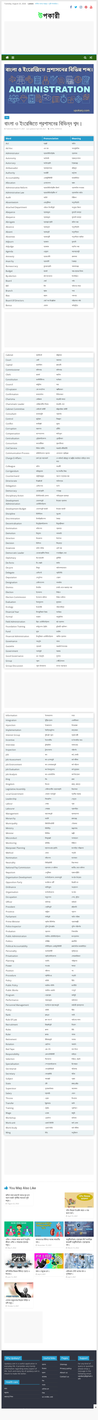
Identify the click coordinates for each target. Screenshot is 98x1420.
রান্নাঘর (44, 1376)
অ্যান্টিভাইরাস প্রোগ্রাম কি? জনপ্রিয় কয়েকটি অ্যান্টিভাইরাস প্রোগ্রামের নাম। (79, 1242)
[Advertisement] (49, 37)
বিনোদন (44, 1368)
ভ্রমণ (43, 1372)
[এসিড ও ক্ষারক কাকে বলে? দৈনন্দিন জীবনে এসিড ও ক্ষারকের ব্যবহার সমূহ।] (18, 1223)
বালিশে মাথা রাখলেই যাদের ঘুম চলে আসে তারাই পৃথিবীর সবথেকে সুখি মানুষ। (18, 1198)
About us (64, 1372)
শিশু (43, 1380)
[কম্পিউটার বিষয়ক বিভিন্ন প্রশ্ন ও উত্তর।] (18, 1254)
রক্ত (5, 1388)
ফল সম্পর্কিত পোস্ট (47, 1397)
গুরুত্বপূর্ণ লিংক (8, 1396)
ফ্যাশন (44, 1364)
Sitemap (63, 1364)
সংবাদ (43, 1384)
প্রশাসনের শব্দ (58, 129)
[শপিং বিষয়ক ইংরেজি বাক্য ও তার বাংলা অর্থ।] (79, 1194)
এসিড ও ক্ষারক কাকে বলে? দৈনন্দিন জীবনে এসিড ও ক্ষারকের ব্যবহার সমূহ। (18, 1242)
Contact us (64, 1376)
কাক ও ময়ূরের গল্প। (43, 1271)
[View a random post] (91, 57)
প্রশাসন (52, 129)
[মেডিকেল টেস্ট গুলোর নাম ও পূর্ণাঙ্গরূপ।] (79, 1254)
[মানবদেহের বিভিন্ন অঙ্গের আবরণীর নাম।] (49, 1223)
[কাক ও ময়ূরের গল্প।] (49, 1254)
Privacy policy (65, 1368)
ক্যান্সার (6, 1392)
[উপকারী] (7, 57)
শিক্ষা (7, 117)
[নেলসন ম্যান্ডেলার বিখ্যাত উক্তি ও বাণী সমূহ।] (18, 1283)
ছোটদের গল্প (45, 1389)
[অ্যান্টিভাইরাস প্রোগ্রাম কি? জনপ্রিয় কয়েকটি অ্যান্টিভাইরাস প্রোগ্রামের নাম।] (79, 1223)
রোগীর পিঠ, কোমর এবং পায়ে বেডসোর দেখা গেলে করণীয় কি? (52, 3)
